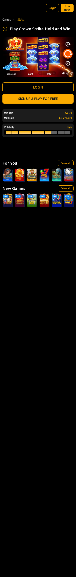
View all (65, 163)
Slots (20, 19)
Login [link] (52, 8)
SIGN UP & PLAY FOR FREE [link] (38, 99)
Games (6, 19)
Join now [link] (67, 8)
